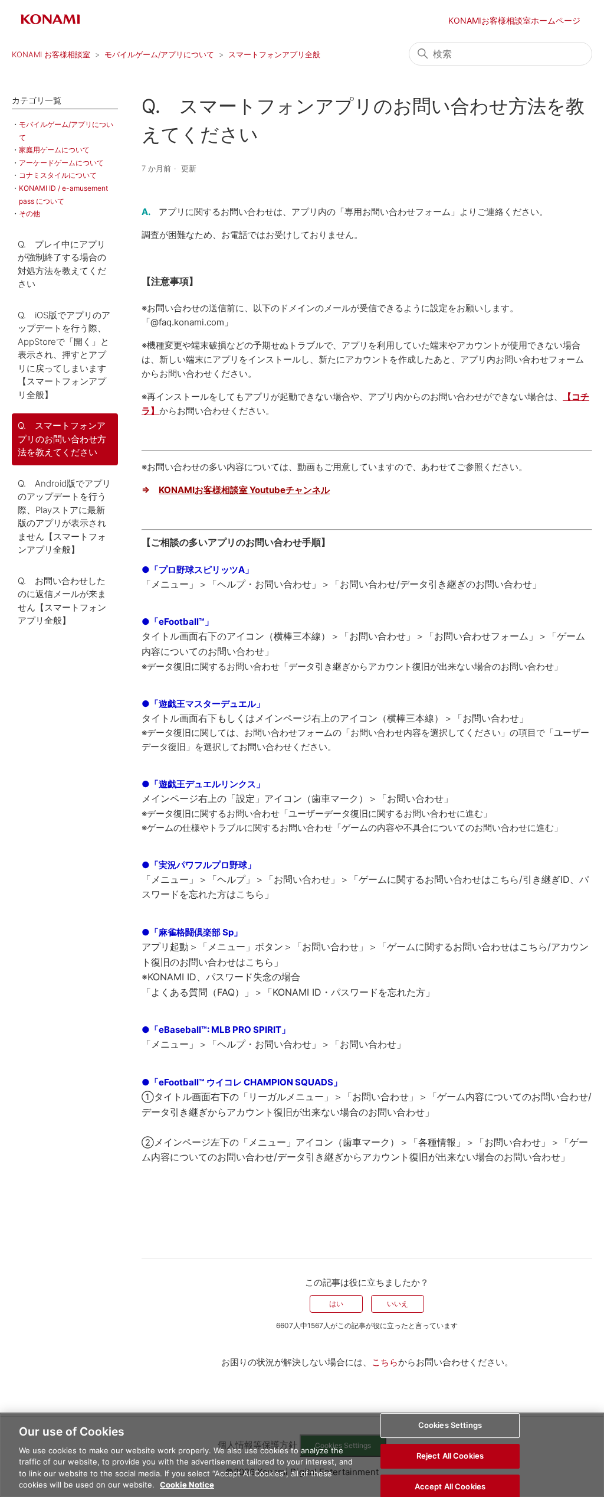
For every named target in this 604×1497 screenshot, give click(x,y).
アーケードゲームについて (61, 162)
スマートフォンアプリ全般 (274, 54)
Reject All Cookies (450, 1455)
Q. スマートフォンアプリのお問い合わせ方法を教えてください (62, 439)
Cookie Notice (187, 1484)
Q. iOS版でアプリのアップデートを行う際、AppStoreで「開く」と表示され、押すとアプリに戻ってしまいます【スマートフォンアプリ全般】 (64, 354)
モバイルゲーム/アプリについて (159, 54)
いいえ (397, 1303)
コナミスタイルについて (58, 175)
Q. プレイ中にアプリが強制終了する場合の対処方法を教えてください (62, 264)
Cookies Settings (450, 1425)
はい (336, 1303)
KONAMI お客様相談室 (51, 54)
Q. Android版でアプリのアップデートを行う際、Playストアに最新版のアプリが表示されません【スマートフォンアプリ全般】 (64, 517)
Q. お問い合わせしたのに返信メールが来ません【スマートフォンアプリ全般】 (62, 601)
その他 (29, 213)
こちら (385, 1362)
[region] (302, 1455)
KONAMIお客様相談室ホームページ (514, 20)
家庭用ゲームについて (54, 149)
